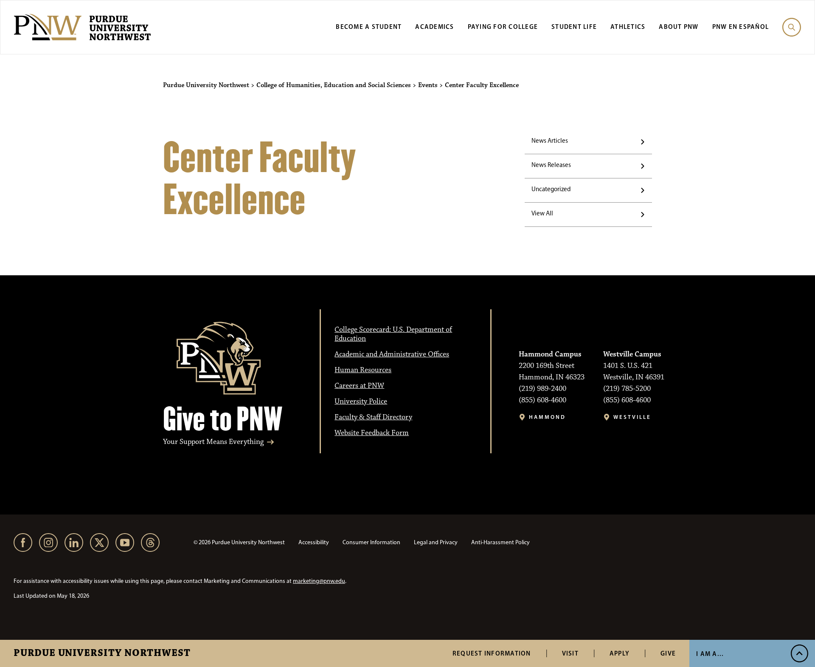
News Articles (549, 140)
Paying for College (503, 27)
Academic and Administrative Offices (391, 354)
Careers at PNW (359, 385)
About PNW (678, 27)
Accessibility (313, 542)
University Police (360, 401)
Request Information (491, 653)
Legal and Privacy (436, 542)
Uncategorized (550, 189)
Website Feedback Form (371, 433)
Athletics (627, 27)
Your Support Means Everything (213, 442)
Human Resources (362, 370)
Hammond (547, 417)
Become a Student (369, 27)
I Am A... (710, 654)
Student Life (574, 27)
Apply (620, 653)
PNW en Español (740, 27)
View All (542, 213)
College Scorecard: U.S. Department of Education (393, 334)
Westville (632, 417)
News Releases (551, 165)
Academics (434, 27)
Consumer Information (371, 542)
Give (668, 653)
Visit (570, 653)
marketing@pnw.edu (319, 581)
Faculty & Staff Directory (373, 417)
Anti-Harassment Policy (500, 542)
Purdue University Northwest (102, 653)
